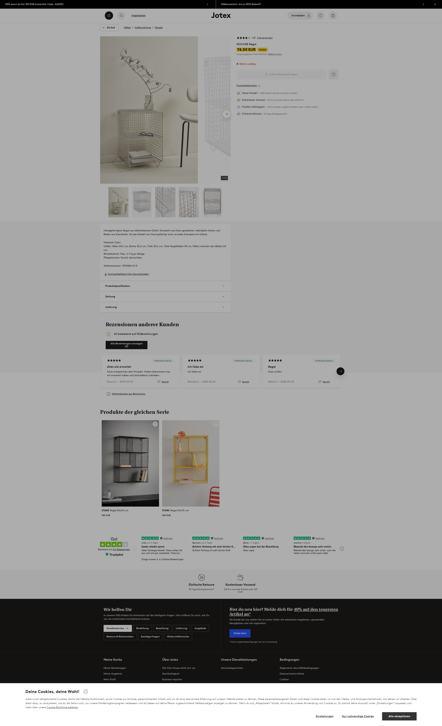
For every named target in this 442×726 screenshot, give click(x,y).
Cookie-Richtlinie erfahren (62, 707)
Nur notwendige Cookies (358, 716)
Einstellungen (325, 716)
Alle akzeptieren (399, 716)
